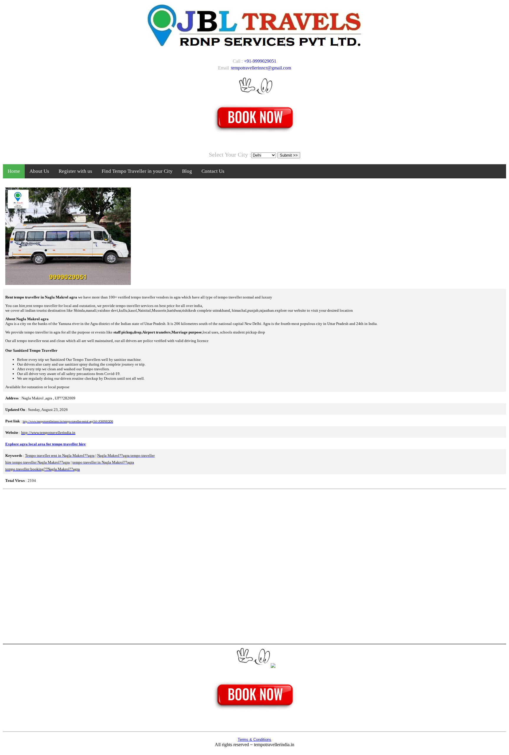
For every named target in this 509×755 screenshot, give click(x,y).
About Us (39, 171)
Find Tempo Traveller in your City (137, 171)
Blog (187, 171)
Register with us (75, 171)
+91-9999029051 (260, 61)
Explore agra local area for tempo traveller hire (45, 444)
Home (14, 171)
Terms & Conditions (254, 739)
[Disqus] (254, 565)
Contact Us (212, 171)
